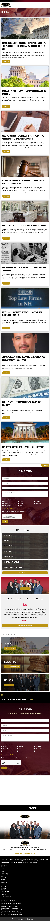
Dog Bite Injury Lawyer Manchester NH (10, 908)
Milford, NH (3, 876)
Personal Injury (8, 535)
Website (21, 501)
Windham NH (15, 851)
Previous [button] (4, 612)
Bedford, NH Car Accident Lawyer (8, 900)
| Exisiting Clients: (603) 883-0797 (27, 849)
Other (37, 751)
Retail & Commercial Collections (13, 567)
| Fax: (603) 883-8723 (42, 849)
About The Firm (25, 589)
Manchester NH (31, 851)
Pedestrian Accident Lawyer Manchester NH (11, 913)
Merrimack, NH (4, 874)
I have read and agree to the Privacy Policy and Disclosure (16, 758)
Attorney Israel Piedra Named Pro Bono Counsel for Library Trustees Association (23, 359)
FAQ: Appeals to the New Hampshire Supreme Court (23, 447)
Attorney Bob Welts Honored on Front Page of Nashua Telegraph (24, 269)
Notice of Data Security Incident (25, 854)
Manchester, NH (4, 873)
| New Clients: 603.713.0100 (10, 849)
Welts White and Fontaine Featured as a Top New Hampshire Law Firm (22, 314)
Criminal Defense (8, 557)
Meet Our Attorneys (9, 648)
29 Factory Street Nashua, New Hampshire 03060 (15, 695)
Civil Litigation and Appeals (11, 562)
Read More (6, 61)
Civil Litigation (4, 890)
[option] (25, 612)
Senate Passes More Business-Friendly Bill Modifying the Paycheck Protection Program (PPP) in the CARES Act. (24, 46)
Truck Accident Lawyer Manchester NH (10, 911)
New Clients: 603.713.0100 (11, 716)
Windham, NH (4, 882)
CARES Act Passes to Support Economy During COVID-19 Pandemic (24, 92)
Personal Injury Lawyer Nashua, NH (9, 902)
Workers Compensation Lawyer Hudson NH (11, 903)
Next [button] (45, 612)
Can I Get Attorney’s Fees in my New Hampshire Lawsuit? (21, 404)
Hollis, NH (3, 870)
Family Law (7, 541)
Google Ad (38, 501)
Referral (5, 501)
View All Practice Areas (25, 572)
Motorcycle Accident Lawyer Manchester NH (11, 914)
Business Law (7, 551)
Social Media (38, 503)
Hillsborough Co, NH (5, 868)
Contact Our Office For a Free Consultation (16, 699)
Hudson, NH (4, 871)
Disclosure (11, 508)
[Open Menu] (48, 5)
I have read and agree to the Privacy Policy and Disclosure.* (15, 511)
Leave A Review (8, 685)
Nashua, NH (3, 878)
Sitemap (19, 919)
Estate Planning (8, 546)
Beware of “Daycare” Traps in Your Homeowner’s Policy (24, 225)
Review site (6, 503)
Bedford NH (23, 851)
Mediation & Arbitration (6, 896)
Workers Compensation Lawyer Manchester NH (12, 909)
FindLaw (21, 503)
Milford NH (42, 851)
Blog (21, 505)
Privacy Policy (5, 508)
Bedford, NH (4, 865)
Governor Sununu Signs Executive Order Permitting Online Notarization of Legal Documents (23, 137)
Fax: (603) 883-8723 (40, 716)
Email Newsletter (7, 505)
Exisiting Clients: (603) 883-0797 (26, 716)
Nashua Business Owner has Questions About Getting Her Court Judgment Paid (23, 182)
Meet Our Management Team (12, 666)
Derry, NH (3, 867)
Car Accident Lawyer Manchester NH (9, 905)
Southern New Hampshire (7, 881)
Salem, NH (3, 879)
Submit (5, 521)
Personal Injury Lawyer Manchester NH (10, 906)
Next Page (45, 465)
